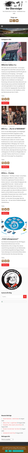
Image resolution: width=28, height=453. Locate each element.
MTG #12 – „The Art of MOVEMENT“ (13, 129)
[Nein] (26, 449)
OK (6, 450)
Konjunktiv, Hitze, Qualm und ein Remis (12, 425)
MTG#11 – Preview (7, 173)
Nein (10, 450)
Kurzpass (10, 62)
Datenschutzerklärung (18, 450)
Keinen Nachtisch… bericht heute (11, 418)
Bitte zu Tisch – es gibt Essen (10, 422)
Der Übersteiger (14, 8)
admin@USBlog (11, 126)
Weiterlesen (4, 103)
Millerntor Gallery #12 (8, 65)
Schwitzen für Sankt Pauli (9, 433)
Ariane (9, 171)
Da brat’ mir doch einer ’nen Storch (11, 429)
